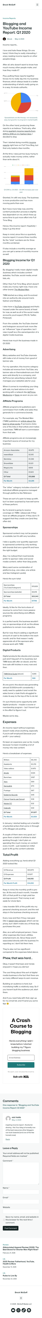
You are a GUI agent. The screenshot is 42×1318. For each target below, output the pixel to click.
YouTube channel (22, 306)
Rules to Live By (10, 1275)
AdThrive (31, 392)
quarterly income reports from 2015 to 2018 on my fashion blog (19, 132)
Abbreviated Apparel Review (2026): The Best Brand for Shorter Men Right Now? (21, 1248)
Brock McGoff (9, 4)
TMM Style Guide (10, 674)
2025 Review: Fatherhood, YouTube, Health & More (18, 1262)
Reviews (6, 1245)
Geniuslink (8, 786)
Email (6, 1197)
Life (4, 1259)
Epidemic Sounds (11, 795)
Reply (8, 1139)
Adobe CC (8, 803)
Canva (6, 799)
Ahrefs (6, 773)
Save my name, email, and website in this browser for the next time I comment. (22, 1219)
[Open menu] (37, 5)
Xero (5, 781)
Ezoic (17, 395)
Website (6, 1207)
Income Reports (9, 18)
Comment (8, 1160)
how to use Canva (17, 799)
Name (6, 1187)
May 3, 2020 (16, 1120)
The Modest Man (21, 289)
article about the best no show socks (19, 422)
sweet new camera (17, 920)
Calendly (7, 808)
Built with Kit (21, 1077)
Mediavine (7, 395)
